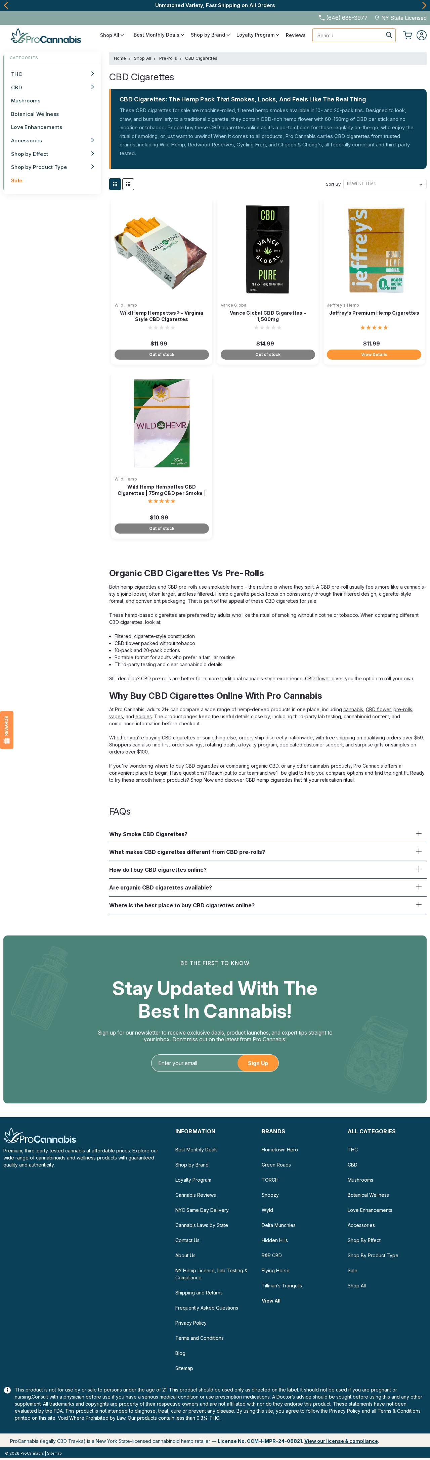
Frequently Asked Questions (206, 1308)
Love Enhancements (36, 127)
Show (6, 730)
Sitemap (184, 1368)
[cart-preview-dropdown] (407, 35)
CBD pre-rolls (183, 587)
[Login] (422, 35)
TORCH (270, 1180)
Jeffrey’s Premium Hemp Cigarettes (374, 313)
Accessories (26, 140)
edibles (143, 716)
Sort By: (334, 184)
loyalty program (259, 744)
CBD (16, 87)
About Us (185, 1255)
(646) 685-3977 (347, 17)
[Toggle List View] (128, 184)
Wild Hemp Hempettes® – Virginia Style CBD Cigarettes (162, 316)
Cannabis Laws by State (201, 1225)
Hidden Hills (275, 1240)
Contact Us (187, 1240)
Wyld (267, 1210)
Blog (180, 1353)
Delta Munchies (279, 1225)
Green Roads (276, 1165)
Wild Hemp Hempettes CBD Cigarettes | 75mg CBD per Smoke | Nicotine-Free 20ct (162, 493)
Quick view (161, 295)
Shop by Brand (208, 35)
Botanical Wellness (35, 114)
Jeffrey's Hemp (343, 305)
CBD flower (317, 678)
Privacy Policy (191, 1323)
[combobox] (354, 35)
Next (424, 5)
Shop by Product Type (39, 167)
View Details (374, 354)
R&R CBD (272, 1255)
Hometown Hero (280, 1149)
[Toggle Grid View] (115, 184)
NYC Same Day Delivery (202, 1210)
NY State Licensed (404, 17)
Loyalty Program (256, 35)
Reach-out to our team (233, 773)
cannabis (353, 709)
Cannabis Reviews (195, 1195)
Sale (17, 180)
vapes (116, 716)
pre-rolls (402, 709)
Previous (6, 5)
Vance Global (234, 305)
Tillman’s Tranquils (282, 1285)
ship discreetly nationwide (284, 737)
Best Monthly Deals (157, 35)
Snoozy (270, 1195)
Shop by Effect (29, 154)
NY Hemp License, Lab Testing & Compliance (211, 1274)
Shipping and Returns (199, 1292)
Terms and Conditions (199, 1338)
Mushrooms (26, 100)
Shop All (110, 35)
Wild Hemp (126, 305)
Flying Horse (276, 1270)
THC (16, 74)
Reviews (296, 35)
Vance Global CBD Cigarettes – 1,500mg (268, 316)
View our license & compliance (341, 1441)
